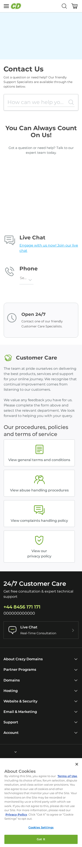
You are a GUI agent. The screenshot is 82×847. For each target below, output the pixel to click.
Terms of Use (67, 776)
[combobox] (22, 280)
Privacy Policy (16, 814)
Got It (41, 839)
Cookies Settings (41, 827)
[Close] (77, 764)
